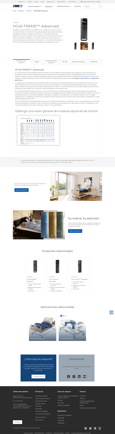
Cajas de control (40, 403)
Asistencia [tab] (94, 61)
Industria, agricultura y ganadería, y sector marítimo (68, 396)
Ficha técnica (39, 420)
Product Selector (40, 417)
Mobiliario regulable (64, 405)
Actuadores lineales (41, 396)
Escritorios (61, 403)
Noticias (30, 1)
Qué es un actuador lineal (88, 408)
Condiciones (49, 433)
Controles (38, 406)
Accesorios (38, 408)
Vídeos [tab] (37, 61)
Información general (39, 433)
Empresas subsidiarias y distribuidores (87, 402)
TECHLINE (61, 420)
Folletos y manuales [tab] (78, 61)
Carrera (42, 1)
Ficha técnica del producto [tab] (51, 61)
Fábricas (82, 398)
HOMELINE (61, 423)
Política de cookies (28, 433)
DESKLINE (61, 418)
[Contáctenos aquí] (111, 312)
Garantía (67, 433)
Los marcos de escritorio (42, 414)
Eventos (36, 1)
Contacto (17, 422)
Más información (21, 190)
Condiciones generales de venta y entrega (81, 433)
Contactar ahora (38, 376)
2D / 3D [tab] (65, 61)
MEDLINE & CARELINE (65, 415)
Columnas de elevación (42, 398)
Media (82, 405)
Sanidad (60, 400)
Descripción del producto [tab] (21, 61)
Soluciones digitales (41, 411)
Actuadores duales (41, 401)
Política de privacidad (59, 433)
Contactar (83, 396)
